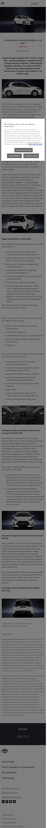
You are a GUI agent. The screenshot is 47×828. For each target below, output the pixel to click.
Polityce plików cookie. (35, 144)
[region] (23, 140)
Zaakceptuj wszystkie (31, 156)
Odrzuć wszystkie (14, 156)
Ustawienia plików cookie (24, 150)
